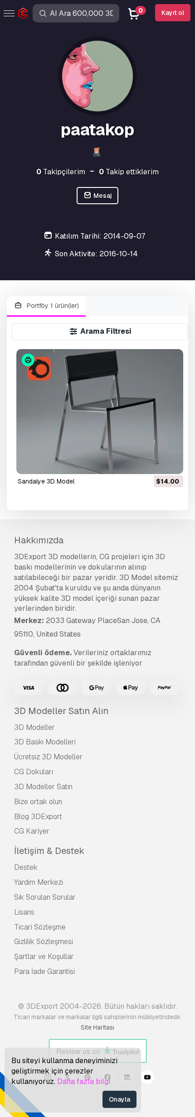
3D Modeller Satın (43, 786)
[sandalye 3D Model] (99, 411)
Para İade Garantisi (44, 971)
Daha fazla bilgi (83, 1081)
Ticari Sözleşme (40, 927)
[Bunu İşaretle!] (170, 461)
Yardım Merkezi (38, 882)
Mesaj (102, 196)
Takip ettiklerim (129, 172)
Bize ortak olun (38, 801)
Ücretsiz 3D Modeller (48, 757)
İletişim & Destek (49, 851)
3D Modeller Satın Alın (61, 711)
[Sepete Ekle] (151, 461)
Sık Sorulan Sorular (45, 897)
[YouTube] (147, 1078)
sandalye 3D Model (46, 481)
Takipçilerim (60, 172)
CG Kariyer (31, 831)
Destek (26, 867)
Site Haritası (97, 1027)
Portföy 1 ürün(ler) (52, 306)
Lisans (24, 912)
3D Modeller (34, 727)
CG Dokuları (33, 772)
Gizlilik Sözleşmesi (43, 941)
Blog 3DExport (38, 816)
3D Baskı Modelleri (45, 742)
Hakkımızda (38, 540)
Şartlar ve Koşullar (44, 956)
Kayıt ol (172, 13)
